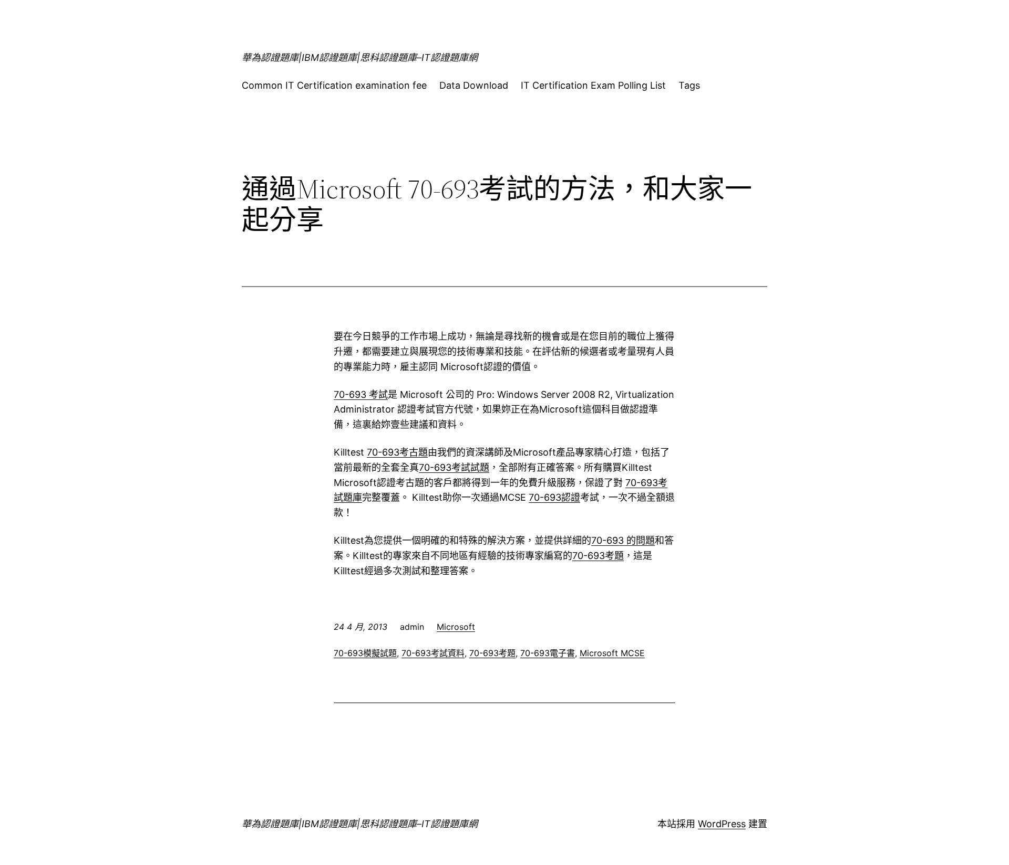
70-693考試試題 (454, 467)
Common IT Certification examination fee (334, 85)
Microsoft (456, 626)
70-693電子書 (547, 653)
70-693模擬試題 (365, 653)
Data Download (473, 85)
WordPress (722, 823)
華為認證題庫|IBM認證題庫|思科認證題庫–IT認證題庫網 (360, 57)
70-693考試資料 (433, 653)
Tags (689, 85)
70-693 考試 (361, 394)
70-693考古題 (397, 452)
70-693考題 (598, 555)
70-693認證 (554, 497)
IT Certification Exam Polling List (593, 85)
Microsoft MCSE (612, 653)
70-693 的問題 (623, 540)
